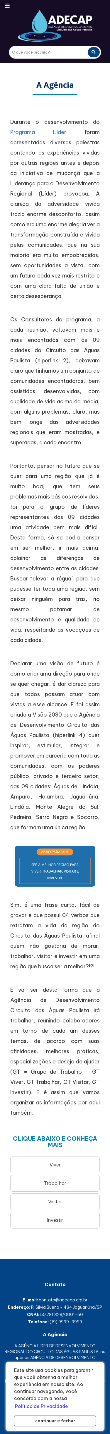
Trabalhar (55, 1183)
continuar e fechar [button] (55, 1420)
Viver (55, 1165)
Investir (55, 1220)
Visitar (55, 1202)
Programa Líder (38, 132)
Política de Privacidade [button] (41, 1406)
